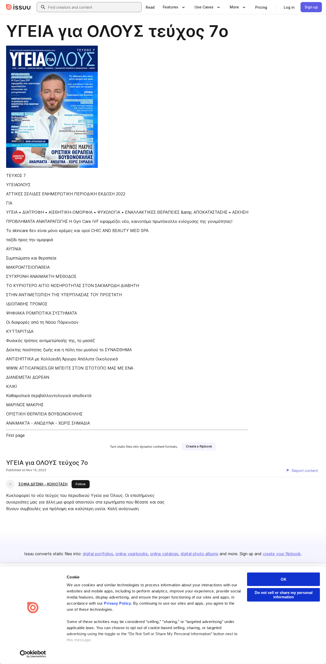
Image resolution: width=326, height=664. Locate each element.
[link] (150, 7)
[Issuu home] (18, 7)
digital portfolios (98, 553)
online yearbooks (131, 553)
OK (284, 579)
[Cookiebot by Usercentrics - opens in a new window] (33, 654)
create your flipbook (282, 553)
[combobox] (93, 7)
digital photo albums (199, 553)
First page (15, 435)
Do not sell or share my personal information (284, 594)
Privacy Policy (117, 603)
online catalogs (164, 553)
